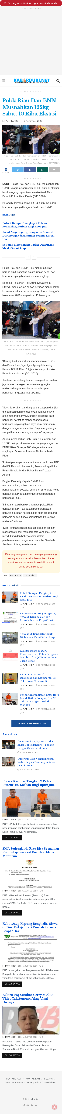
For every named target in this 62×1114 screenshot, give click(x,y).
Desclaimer (50, 1082)
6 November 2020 (33, 121)
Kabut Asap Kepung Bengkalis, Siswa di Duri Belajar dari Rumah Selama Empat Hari (28, 235)
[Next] (34, 257)
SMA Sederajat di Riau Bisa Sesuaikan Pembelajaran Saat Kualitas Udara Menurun (30, 852)
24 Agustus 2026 (46, 685)
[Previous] (28, 257)
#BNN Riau (15, 575)
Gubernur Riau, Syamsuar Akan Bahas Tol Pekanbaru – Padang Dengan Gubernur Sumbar (35, 745)
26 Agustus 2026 (46, 604)
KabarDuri (34, 1099)
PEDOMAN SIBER (14, 1082)
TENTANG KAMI (14, 1079)
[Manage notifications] (54, 1107)
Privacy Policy (34, 1082)
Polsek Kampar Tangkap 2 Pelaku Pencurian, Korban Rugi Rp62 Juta (39, 596)
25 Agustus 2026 (46, 624)
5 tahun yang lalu (28, 752)
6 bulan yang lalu (29, 770)
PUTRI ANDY (11, 121)
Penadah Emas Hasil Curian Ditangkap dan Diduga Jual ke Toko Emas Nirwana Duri (38, 678)
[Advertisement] (31, 44)
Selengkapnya (12, 838)
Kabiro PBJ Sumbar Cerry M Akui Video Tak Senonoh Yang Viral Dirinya (27, 998)
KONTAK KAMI (33, 1079)
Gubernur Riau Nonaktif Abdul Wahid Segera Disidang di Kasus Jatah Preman (36, 762)
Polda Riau (29, 575)
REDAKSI (48, 1079)
